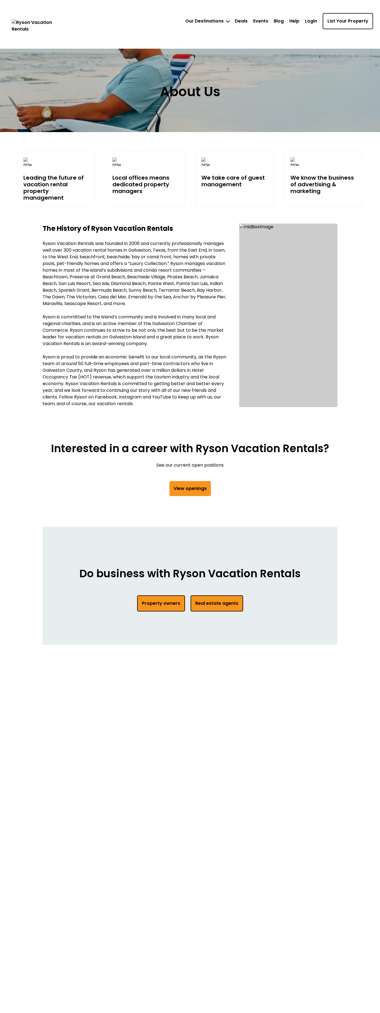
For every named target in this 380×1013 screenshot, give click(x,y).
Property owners (161, 603)
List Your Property (347, 21)
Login (311, 21)
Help (294, 21)
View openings (190, 488)
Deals (241, 21)
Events (260, 21)
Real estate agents (216, 603)
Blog (279, 21)
